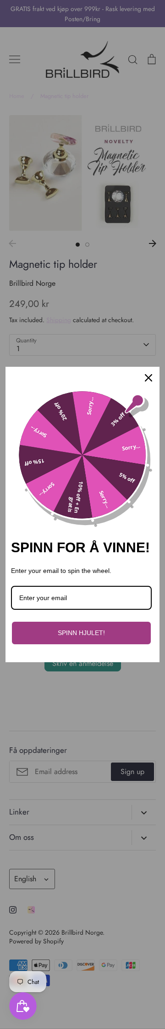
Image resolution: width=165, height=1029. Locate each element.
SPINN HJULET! (81, 632)
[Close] (149, 378)
